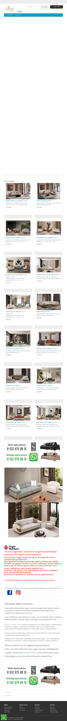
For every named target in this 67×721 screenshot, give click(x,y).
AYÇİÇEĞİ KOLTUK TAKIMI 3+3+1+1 (47, 238)
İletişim (21, 707)
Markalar (37, 707)
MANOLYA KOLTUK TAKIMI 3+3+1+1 (17, 274)
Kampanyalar (38, 712)
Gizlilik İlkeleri (7, 712)
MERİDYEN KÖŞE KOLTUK (43, 201)
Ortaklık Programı (39, 710)
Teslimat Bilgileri (8, 708)
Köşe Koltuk (18, 15)
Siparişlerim (53, 708)
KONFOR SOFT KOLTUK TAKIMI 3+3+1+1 (48, 274)
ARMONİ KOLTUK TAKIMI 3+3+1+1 (46, 348)
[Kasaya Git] (61, 1)
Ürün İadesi (22, 708)
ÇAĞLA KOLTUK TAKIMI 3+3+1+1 (15, 311)
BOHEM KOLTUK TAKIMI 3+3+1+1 (16, 238)
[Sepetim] (59, 1)
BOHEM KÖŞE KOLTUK (43, 311)
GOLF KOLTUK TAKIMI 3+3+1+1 (15, 348)
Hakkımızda (6, 710)
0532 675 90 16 (31, 652)
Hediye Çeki (37, 708)
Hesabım (52, 707)
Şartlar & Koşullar (8, 707)
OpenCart (10, 719)
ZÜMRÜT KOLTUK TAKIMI (44, 385)
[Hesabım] (56, 1)
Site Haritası (22, 710)
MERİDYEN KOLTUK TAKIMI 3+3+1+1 (17, 201)
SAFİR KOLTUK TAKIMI (12, 385)
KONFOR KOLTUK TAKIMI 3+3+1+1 (16, 422)
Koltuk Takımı (10, 15)
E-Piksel (21, 719)
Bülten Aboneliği (54, 712)
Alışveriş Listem (53, 710)
